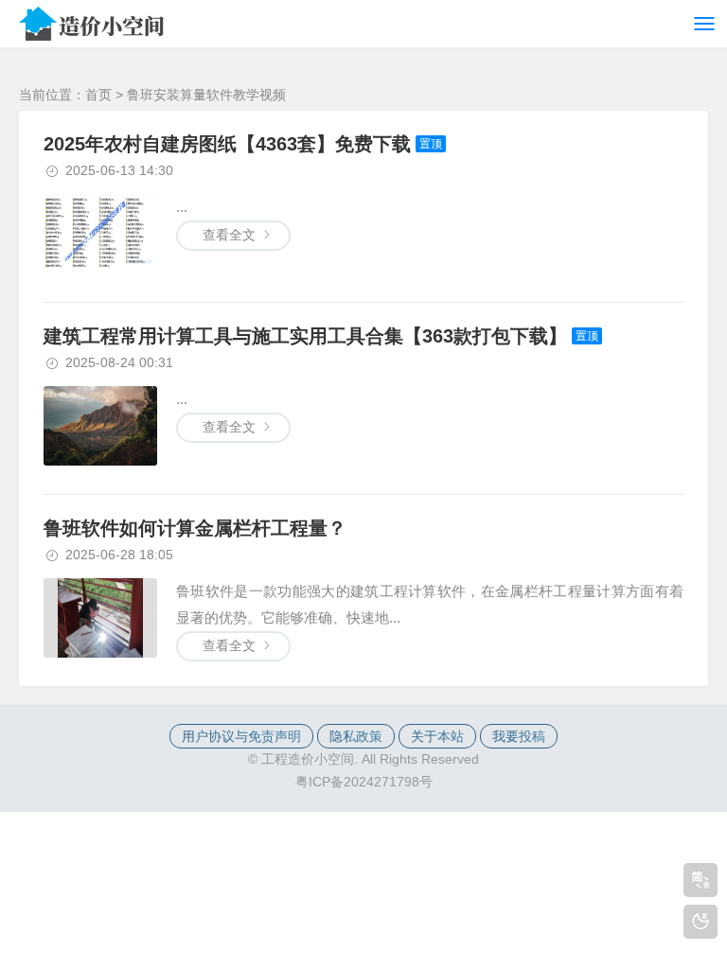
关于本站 (437, 736)
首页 (98, 94)
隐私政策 (355, 736)
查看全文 (229, 234)
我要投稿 (518, 736)
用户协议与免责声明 (241, 736)
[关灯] (700, 922)
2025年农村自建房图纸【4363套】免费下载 (227, 143)
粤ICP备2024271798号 (364, 781)
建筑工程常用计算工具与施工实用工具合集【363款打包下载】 (305, 336)
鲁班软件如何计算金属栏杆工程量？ (195, 528)
